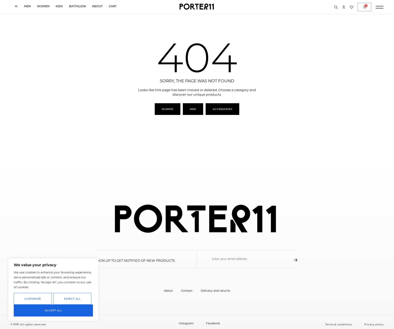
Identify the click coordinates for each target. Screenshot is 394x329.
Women (43, 6)
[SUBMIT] (296, 260)
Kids (59, 6)
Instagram (186, 323)
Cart (113, 6)
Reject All (72, 298)
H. (16, 6)
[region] (53, 289)
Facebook (213, 323)
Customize (32, 298)
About (97, 6)
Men (27, 6)
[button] (338, 324)
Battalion (77, 6)
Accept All (53, 310)
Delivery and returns (215, 290)
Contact (186, 290)
